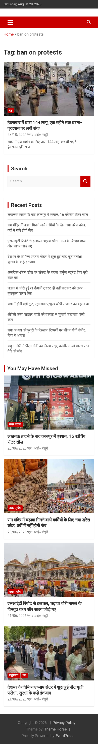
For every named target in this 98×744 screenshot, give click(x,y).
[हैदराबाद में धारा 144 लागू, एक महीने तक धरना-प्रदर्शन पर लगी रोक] (49, 89)
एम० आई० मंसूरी (38, 135)
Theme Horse (55, 729)
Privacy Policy (64, 722)
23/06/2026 (17, 448)
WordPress (65, 735)
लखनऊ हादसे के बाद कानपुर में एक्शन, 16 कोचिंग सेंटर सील (48, 214)
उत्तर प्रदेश (15, 424)
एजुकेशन (13, 675)
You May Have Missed (32, 368)
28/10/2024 (17, 135)
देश (11, 110)
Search (85, 181)
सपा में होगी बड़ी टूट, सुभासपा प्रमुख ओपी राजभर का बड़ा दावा (48, 304)
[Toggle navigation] (10, 22)
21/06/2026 (17, 616)
